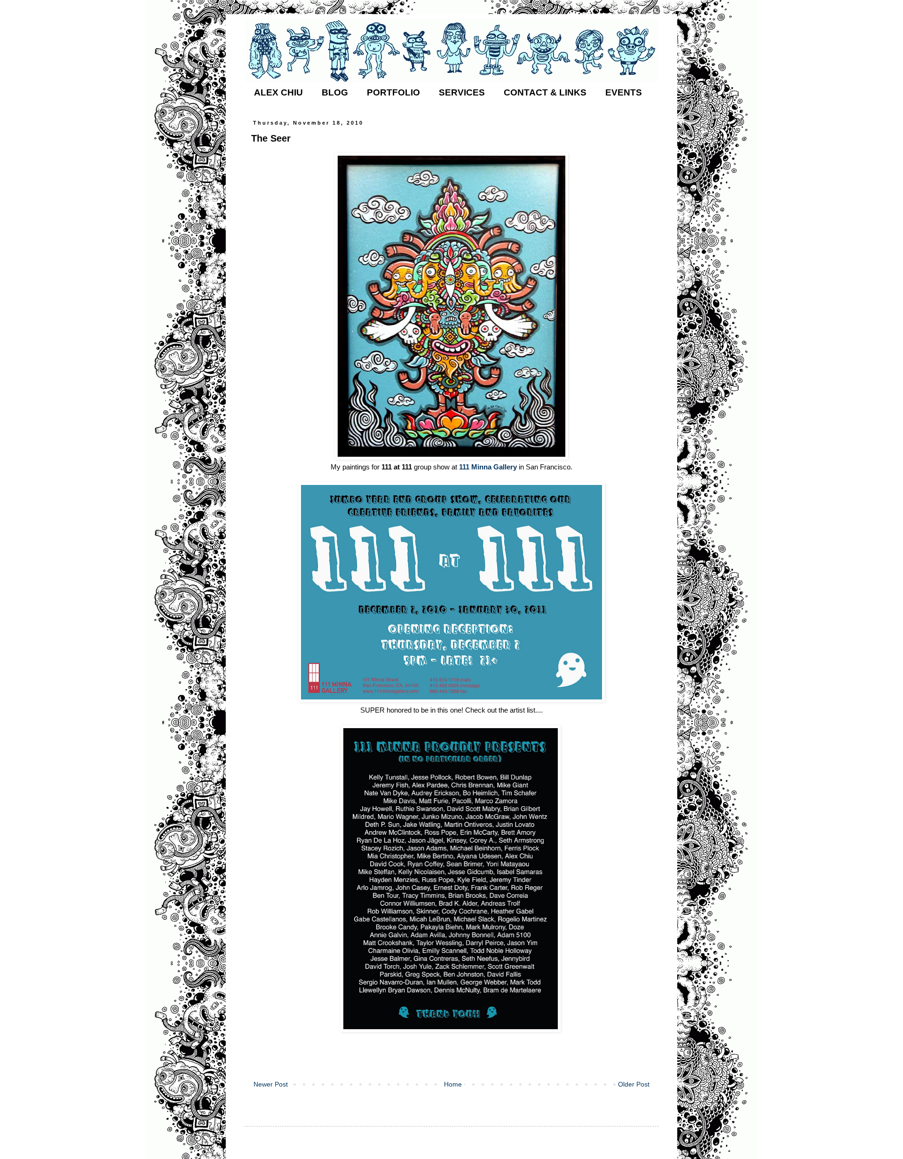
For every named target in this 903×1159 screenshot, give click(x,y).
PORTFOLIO (393, 92)
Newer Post (270, 1084)
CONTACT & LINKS (545, 92)
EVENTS (623, 92)
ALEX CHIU (278, 92)
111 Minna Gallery (488, 467)
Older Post (634, 1084)
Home (453, 1084)
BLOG (335, 92)
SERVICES (462, 92)
